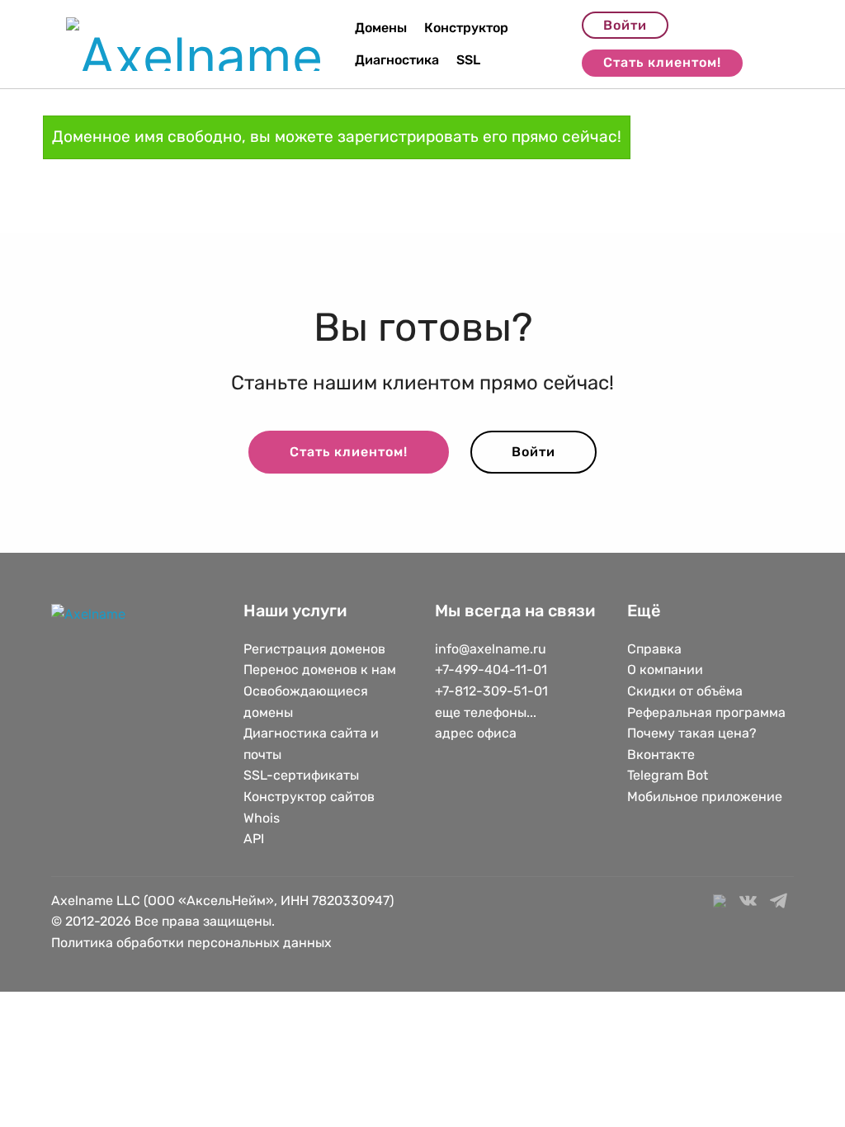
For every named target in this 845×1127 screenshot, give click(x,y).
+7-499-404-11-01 (491, 669)
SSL (468, 60)
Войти (625, 25)
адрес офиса (476, 733)
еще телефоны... (485, 712)
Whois (261, 818)
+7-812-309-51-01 (491, 691)
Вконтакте (661, 754)
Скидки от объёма (685, 691)
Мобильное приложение (704, 796)
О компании (665, 669)
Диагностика (397, 60)
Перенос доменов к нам (319, 669)
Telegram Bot (667, 775)
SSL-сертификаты (302, 775)
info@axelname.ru (490, 649)
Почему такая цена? (692, 733)
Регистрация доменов (314, 649)
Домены (381, 27)
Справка (654, 649)
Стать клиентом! (662, 62)
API (253, 838)
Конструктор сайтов (309, 796)
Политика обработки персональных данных (191, 942)
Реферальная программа (706, 712)
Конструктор (466, 27)
